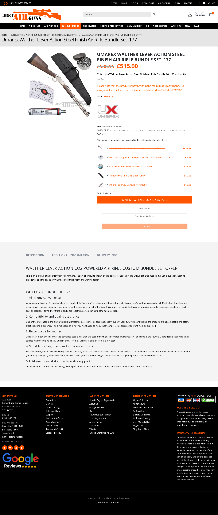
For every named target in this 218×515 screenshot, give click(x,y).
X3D (104, 134)
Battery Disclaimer (141, 414)
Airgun (128, 303)
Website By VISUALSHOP (109, 502)
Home (22, 26)
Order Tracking (52, 407)
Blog (135, 3)
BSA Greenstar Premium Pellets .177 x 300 (131, 166)
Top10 (114, 3)
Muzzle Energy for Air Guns (101, 432)
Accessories (160, 26)
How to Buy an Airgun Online (102, 400)
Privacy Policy (52, 425)
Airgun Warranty (53, 422)
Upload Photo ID (53, 432)
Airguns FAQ (138, 425)
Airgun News (139, 403)
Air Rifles (34, 26)
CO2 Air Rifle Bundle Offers (170, 130)
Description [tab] (35, 255)
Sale (196, 26)
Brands (125, 3)
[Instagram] (209, 3)
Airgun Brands (95, 422)
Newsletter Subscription (100, 414)
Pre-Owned (90, 26)
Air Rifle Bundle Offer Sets (124, 130)
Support (49, 414)
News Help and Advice (143, 407)
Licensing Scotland (97, 418)
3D (147, 26)
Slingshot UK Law (141, 429)
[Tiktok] (213, 3)
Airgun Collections (141, 400)
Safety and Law (53, 411)
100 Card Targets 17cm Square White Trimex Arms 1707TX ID (141, 157)
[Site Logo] (32, 14)
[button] (89, 115)
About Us (93, 403)
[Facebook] (199, 3)
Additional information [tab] (70, 255)
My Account (148, 3)
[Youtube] (204, 3)
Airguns (52, 303)
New (187, 26)
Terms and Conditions (56, 429)
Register (188, 3)
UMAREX (108, 96)
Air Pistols (51, 26)
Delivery (49, 403)
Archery (176, 26)
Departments (95, 425)
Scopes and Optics (111, 26)
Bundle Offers (70, 26)
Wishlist (92, 429)
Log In (177, 3)
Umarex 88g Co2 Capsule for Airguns (128, 184)
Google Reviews (96, 407)
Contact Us (164, 3)
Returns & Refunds (54, 418)
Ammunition (135, 26)
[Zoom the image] (20, 453)
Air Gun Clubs (139, 411)
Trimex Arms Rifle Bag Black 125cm (127, 175)
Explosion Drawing (141, 418)
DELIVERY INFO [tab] (107, 255)
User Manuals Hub (141, 422)
